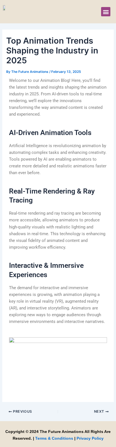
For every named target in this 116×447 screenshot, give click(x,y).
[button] (105, 11)
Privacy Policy (90, 438)
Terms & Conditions (54, 438)
